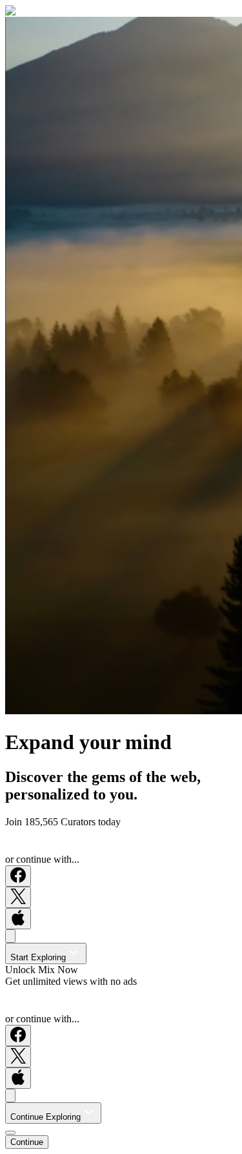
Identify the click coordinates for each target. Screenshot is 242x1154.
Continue (26, 1142)
